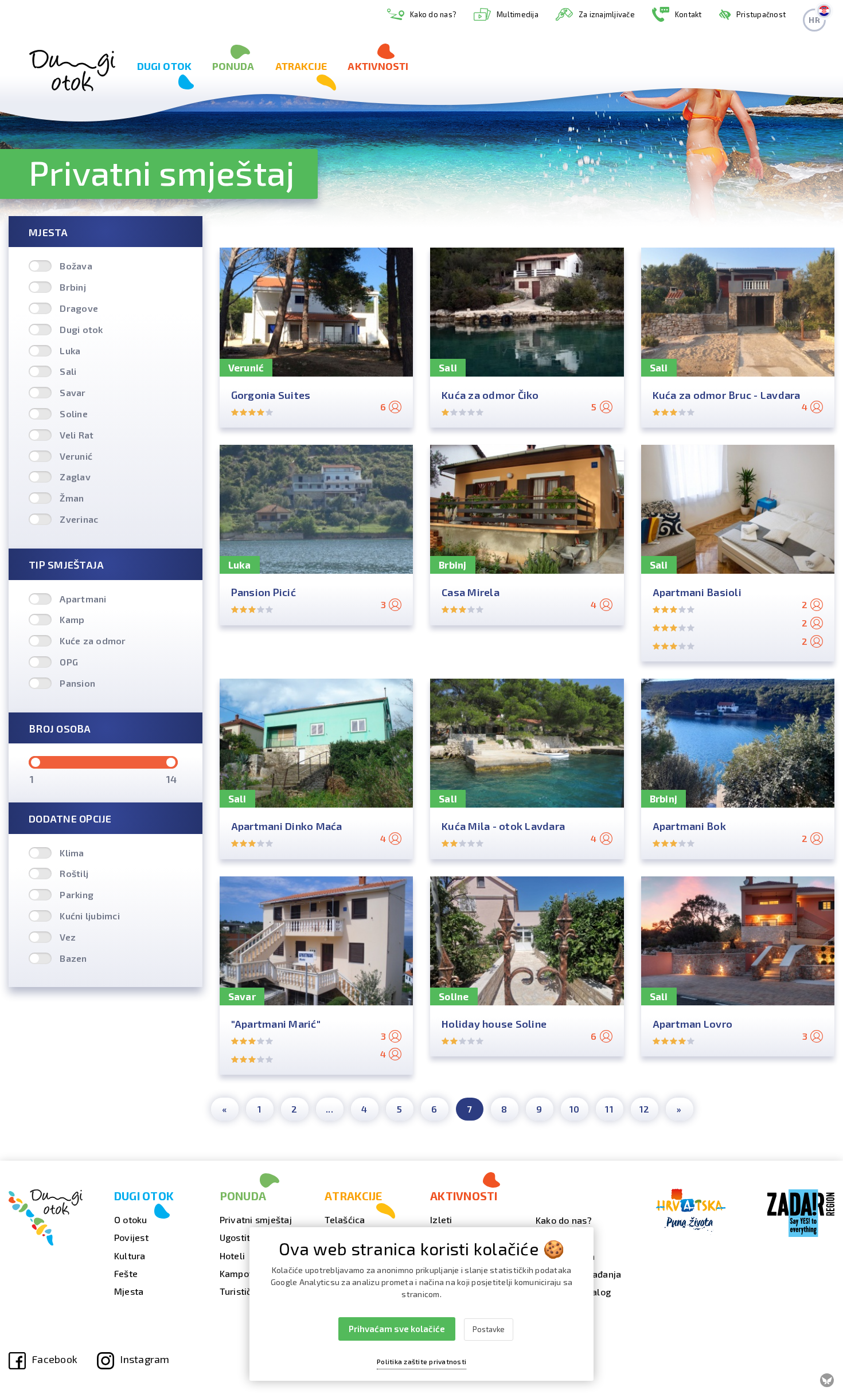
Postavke (489, 1329)
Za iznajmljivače (607, 14)
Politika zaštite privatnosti (421, 1361)
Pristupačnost (761, 14)
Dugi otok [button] (164, 66)
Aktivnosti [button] (378, 66)
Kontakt (688, 14)
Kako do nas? (433, 14)
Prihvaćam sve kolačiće (397, 1328)
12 (644, 1108)
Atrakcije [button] (301, 66)
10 (574, 1108)
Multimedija (517, 14)
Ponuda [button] (233, 66)
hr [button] (814, 20)
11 (609, 1108)
